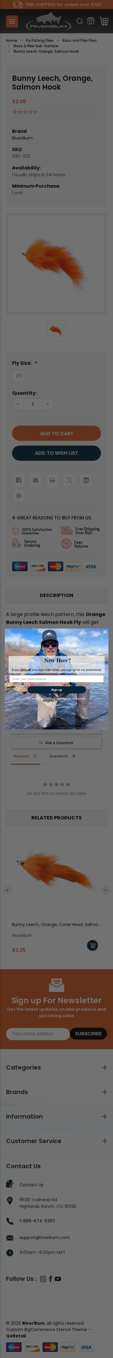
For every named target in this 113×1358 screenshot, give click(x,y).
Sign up (56, 689)
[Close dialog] (105, 632)
